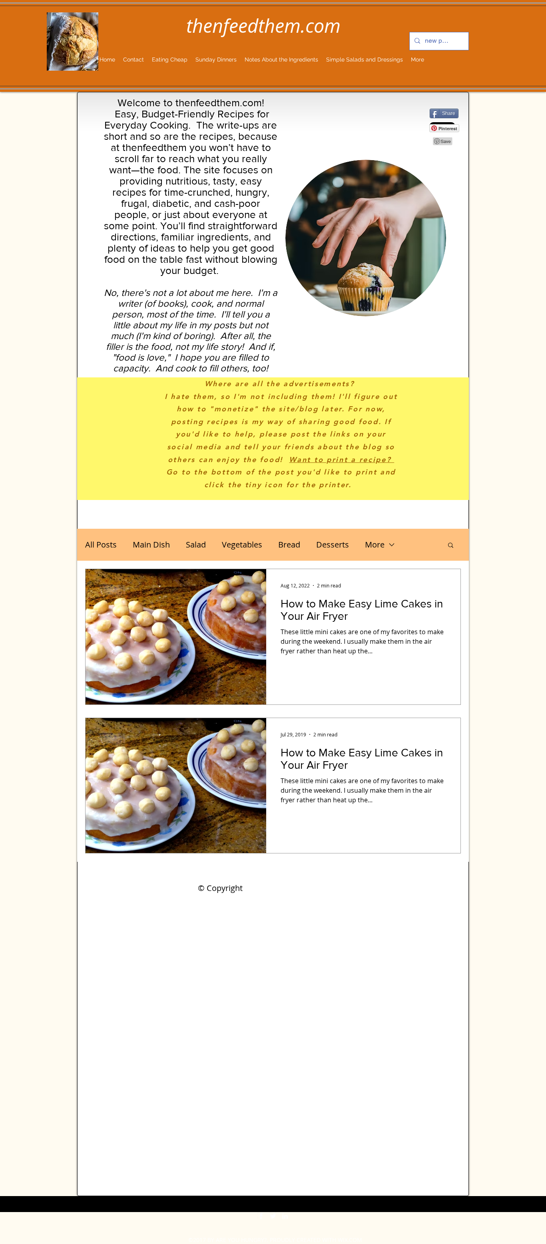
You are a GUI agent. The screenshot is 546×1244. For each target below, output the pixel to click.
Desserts (332, 544)
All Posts (101, 544)
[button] (450, 546)
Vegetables (242, 544)
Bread (289, 544)
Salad (196, 544)
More (375, 544)
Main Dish (151, 544)
